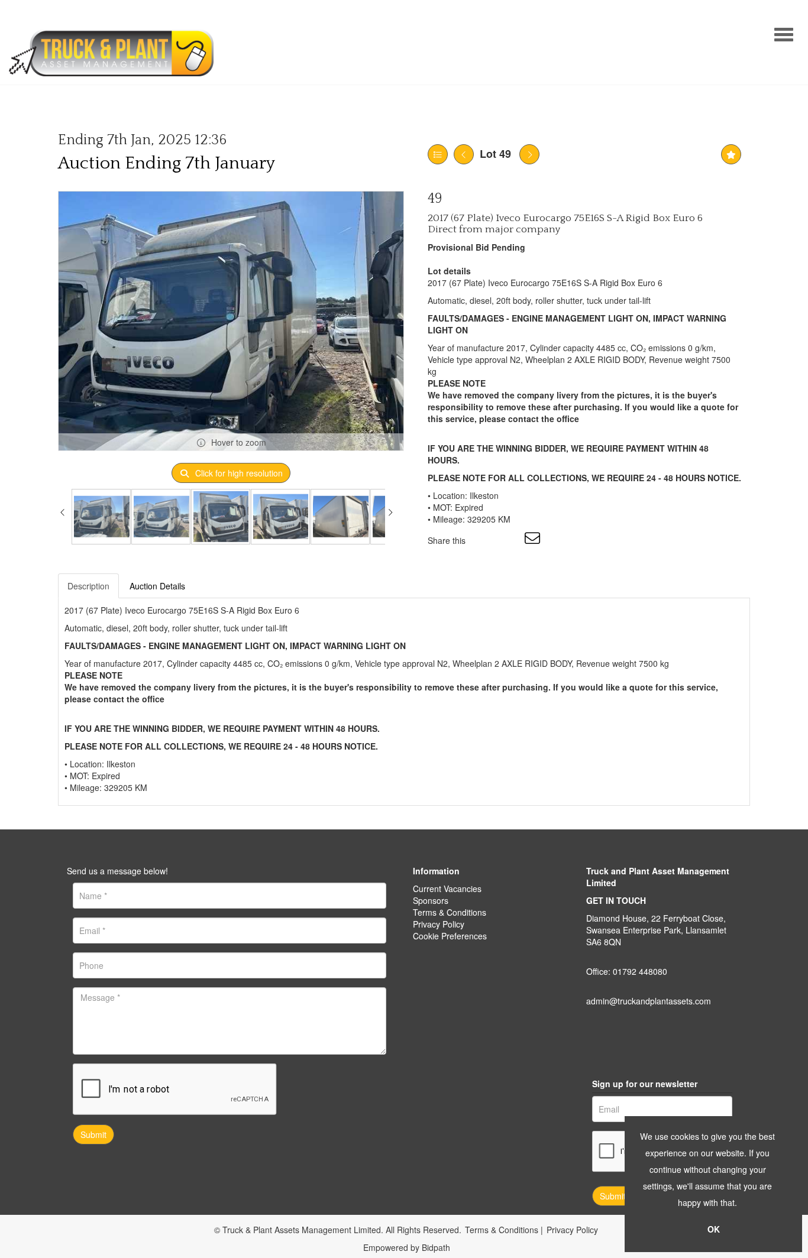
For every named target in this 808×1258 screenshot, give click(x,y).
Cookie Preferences (450, 936)
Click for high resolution (238, 473)
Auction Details (157, 586)
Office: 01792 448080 (626, 971)
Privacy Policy (438, 924)
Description (88, 586)
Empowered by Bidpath (406, 1247)
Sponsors (430, 900)
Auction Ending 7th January (166, 163)
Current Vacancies (447, 888)
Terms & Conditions (449, 912)
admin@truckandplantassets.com (648, 1001)
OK (713, 1229)
